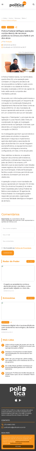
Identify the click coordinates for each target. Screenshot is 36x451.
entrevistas (5, 322)
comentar (7, 253)
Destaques (10, 27)
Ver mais (29, 261)
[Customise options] (34, 4)
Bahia (3, 27)
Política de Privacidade (23, 248)
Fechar (18, 446)
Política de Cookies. (16, 443)
